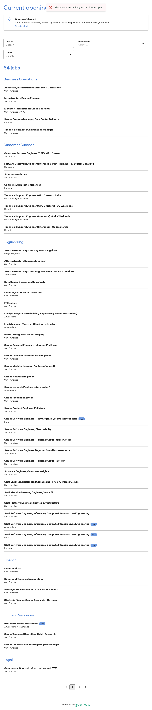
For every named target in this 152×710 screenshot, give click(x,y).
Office (9, 52)
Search (9, 41)
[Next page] (85, 687)
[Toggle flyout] (143, 43)
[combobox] (78, 44)
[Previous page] (66, 687)
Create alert (21, 26)
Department (84, 41)
